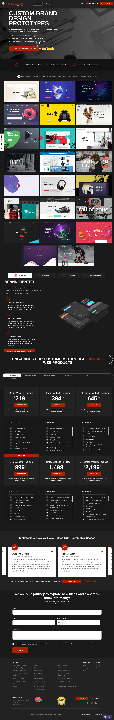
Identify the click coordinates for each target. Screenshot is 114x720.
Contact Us (81, 698)
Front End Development (19, 668)
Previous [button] (92, 581)
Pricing (48, 4)
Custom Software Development (42, 684)
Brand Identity (38, 673)
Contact (98, 665)
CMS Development (17, 684)
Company (85, 668)
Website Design (38, 678)
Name (14, 608)
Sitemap (98, 668)
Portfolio (85, 670)
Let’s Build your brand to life (24, 48)
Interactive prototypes (40, 681)
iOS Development (62, 668)
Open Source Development (20, 673)
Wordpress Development (19, 665)
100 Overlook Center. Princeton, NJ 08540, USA (21, 701)
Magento (36, 665)
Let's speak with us (71, 581)
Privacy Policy (98, 714)
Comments (16, 629)
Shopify (14, 686)
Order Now (21, 405)
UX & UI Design (38, 676)
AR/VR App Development (64, 676)
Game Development (63, 673)
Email (14, 618)
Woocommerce (38, 670)
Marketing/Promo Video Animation (67, 686)
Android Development (63, 670)
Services (36, 3)
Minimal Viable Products (19, 681)
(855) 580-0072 (93, 3)
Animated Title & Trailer (64, 681)
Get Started (95, 698)
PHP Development (17, 676)
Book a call (79, 3)
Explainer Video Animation (64, 678)
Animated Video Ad (62, 684)
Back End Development (19, 670)
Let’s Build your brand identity (20, 351)
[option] (32, 562)
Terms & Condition (85, 714)
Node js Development (63, 665)
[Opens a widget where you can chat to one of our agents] (107, 717)
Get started (106, 3)
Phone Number (62, 618)
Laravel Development (40, 689)
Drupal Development (18, 678)
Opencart (36, 668)
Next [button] (96, 581)
